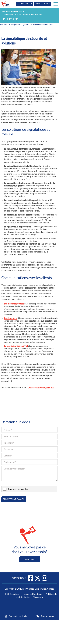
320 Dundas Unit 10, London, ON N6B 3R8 (22, 14)
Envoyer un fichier (42, 4)
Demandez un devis (24, 4)
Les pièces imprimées (14, 303)
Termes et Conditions (32, 594)
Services (3, 24)
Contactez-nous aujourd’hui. (41, 387)
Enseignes (13, 24)
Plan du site (38, 597)
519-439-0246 (11, 19)
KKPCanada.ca (12, 594)
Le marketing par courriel (16, 345)
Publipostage (10, 318)
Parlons (29, 559)
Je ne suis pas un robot (18, 489)
